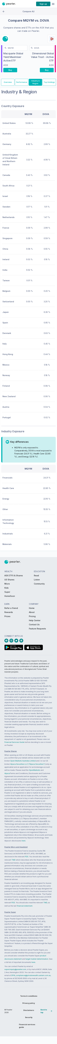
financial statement (24, 906)
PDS (26, 857)
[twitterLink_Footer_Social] (16, 640)
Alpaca (7, 773)
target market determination (37, 959)
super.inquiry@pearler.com (15, 969)
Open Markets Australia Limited (23, 761)
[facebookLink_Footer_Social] (6, 640)
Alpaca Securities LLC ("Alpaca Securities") (27, 764)
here (23, 841)
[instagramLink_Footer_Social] (11, 640)
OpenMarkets (34, 770)
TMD (13, 860)
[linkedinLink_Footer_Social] (21, 640)
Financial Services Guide (14, 742)
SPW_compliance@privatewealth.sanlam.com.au (31, 975)
